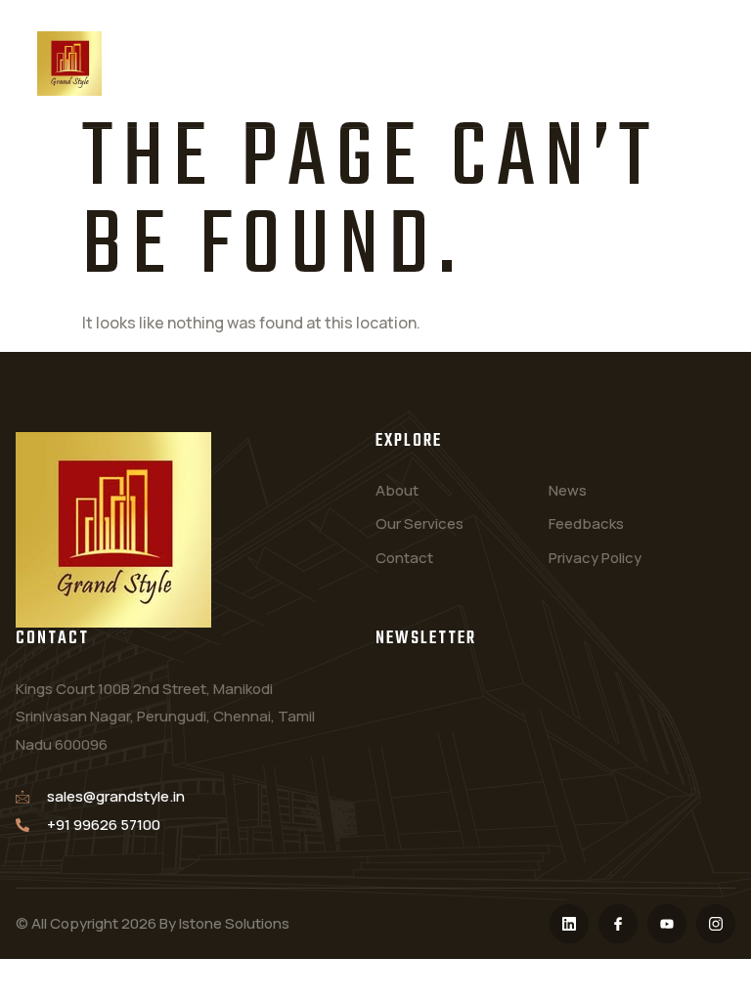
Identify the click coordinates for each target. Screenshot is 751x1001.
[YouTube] (666, 923)
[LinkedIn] (569, 923)
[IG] (715, 923)
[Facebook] (618, 923)
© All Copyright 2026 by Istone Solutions (152, 923)
